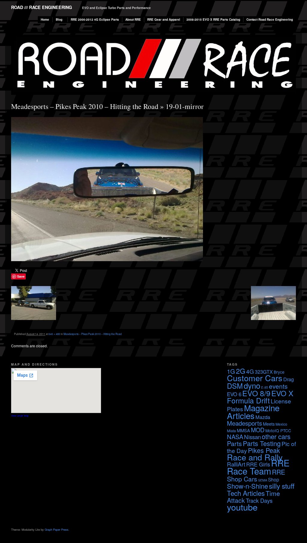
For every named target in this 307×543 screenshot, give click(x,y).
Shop (273, 479)
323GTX (264, 371)
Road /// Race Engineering (41, 7)
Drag (288, 379)
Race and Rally (255, 457)
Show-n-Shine (247, 485)
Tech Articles (246, 493)
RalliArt (236, 464)
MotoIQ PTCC (278, 430)
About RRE (133, 19)
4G (250, 371)
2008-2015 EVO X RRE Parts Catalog (213, 19)
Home (45, 19)
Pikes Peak (264, 450)
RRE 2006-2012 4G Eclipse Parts (95, 19)
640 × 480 (54, 334)
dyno (252, 385)
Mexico (281, 424)
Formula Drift (248, 400)
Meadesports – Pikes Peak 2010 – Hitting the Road (84, 106)
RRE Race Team (258, 466)
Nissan (252, 437)
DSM (235, 386)
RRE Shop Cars (256, 475)
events (278, 386)
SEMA (262, 480)
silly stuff (281, 485)
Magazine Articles (253, 411)
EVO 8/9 (256, 393)
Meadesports (244, 423)
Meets (269, 424)
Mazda (262, 417)
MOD (257, 429)
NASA (235, 436)
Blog (59, 19)
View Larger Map (19, 415)
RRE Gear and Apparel (163, 19)
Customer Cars (254, 378)
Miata (231, 430)
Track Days (259, 500)
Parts (234, 443)
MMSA (243, 430)
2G (240, 371)
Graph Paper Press (56, 529)
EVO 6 (234, 394)
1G (231, 371)
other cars (276, 436)
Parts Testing (262, 443)
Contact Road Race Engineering (269, 19)
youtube (242, 507)
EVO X (282, 393)
